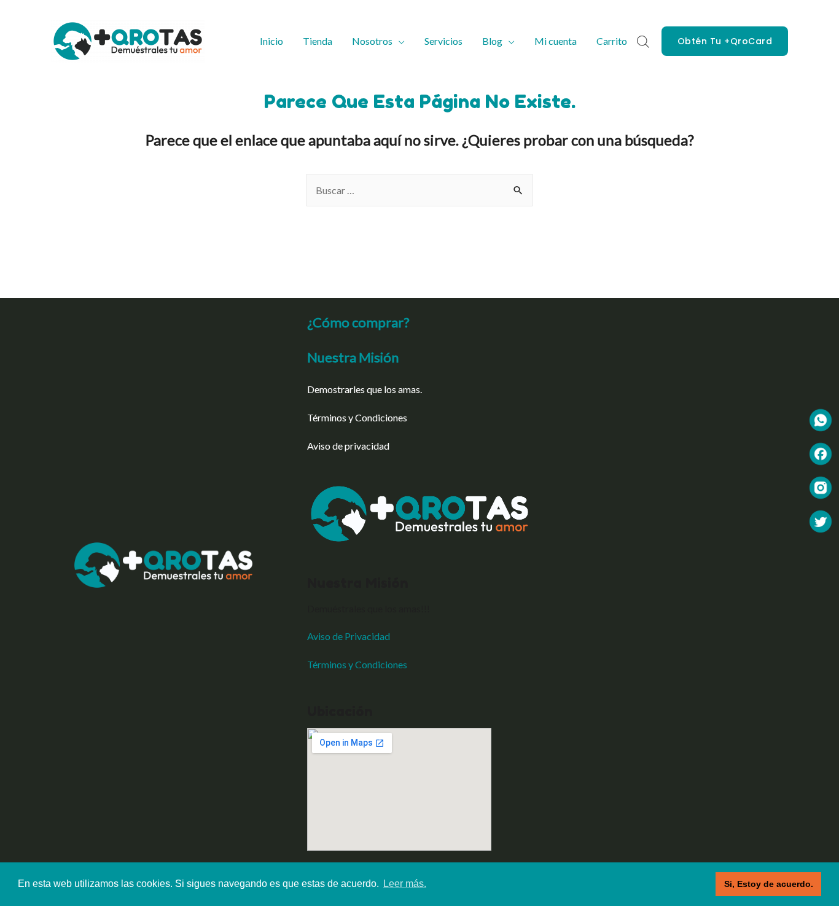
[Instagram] (820, 486)
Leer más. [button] (404, 883)
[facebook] (820, 452)
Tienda (317, 41)
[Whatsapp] (820, 418)
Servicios (443, 41)
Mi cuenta (555, 41)
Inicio (271, 41)
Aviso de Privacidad (348, 636)
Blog (492, 41)
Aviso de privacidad (348, 445)
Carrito (611, 41)
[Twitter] (820, 520)
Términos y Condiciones (357, 417)
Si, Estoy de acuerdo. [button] (768, 884)
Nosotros (372, 41)
